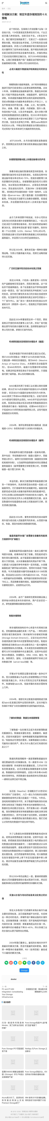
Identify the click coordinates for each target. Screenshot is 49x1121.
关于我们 (14, 1114)
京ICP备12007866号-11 (13, 1117)
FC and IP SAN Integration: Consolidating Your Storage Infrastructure (12, 993)
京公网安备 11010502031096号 (33, 1117)
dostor (14, 979)
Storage (24, 970)
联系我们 (35, 1114)
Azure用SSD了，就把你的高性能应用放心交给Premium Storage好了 (13, 1100)
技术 (3, 9)
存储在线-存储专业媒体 (24, 3)
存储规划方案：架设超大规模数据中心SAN (36, 990)
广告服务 (21, 1114)
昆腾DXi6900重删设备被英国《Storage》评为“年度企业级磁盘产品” (13, 1074)
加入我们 (28, 1114)
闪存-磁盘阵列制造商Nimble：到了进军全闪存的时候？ (13, 1025)
